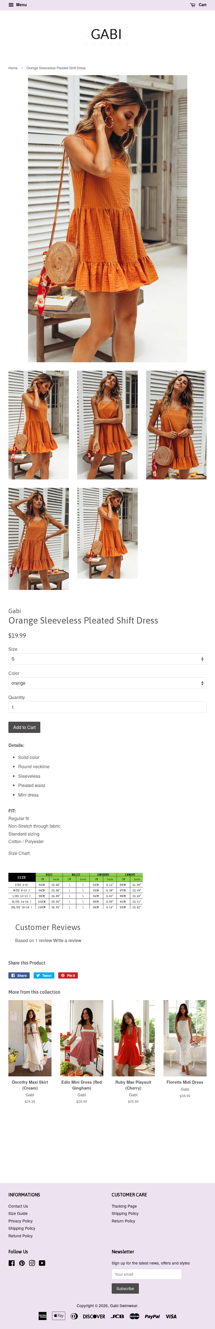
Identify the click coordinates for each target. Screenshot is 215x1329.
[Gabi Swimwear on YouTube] (42, 1264)
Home (13, 67)
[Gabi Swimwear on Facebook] (11, 1264)
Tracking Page (124, 1206)
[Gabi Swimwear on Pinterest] (22, 1264)
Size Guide (18, 1213)
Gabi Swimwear (123, 1305)
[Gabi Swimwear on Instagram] (32, 1264)
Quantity (16, 697)
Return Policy (123, 1221)
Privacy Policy (20, 1221)
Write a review (67, 940)
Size (12, 649)
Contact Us (18, 1206)
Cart (202, 4)
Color (13, 673)
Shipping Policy (21, 1228)
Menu (21, 4)
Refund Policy (20, 1235)
